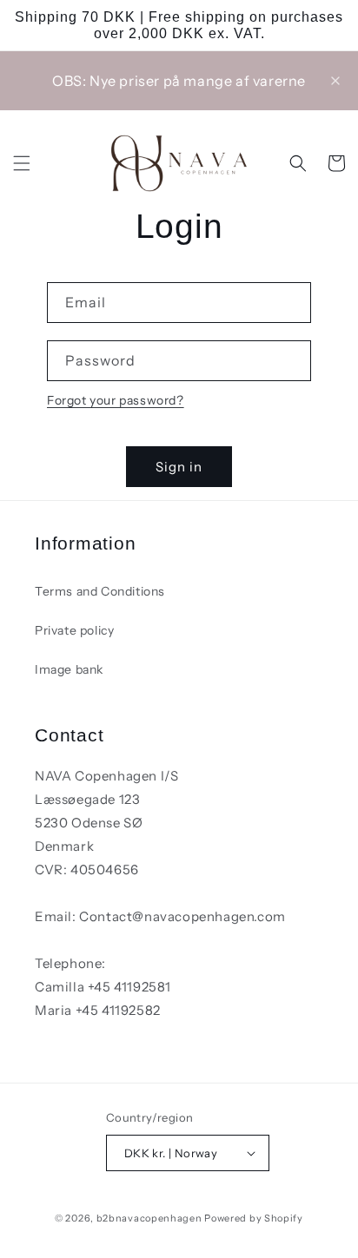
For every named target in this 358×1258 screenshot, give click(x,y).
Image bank (69, 669)
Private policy (74, 630)
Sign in (179, 466)
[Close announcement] (335, 81)
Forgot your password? (115, 400)
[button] (22, 163)
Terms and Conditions (100, 591)
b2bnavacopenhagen (149, 1218)
